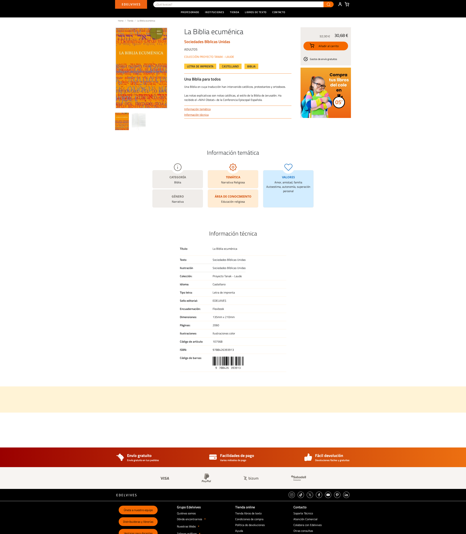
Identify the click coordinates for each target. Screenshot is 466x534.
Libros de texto (255, 12)
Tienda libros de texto (248, 513)
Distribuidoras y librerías (138, 521)
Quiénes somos (186, 513)
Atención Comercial (305, 519)
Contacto (278, 12)
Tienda (130, 20)
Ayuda (239, 531)
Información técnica (196, 115)
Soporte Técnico (303, 513)
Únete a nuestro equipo (138, 510)
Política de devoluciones (250, 525)
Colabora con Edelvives (307, 525)
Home (120, 20)
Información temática (197, 109)
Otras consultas (303, 531)
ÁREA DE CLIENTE (340, 4)
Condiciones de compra (249, 519)
